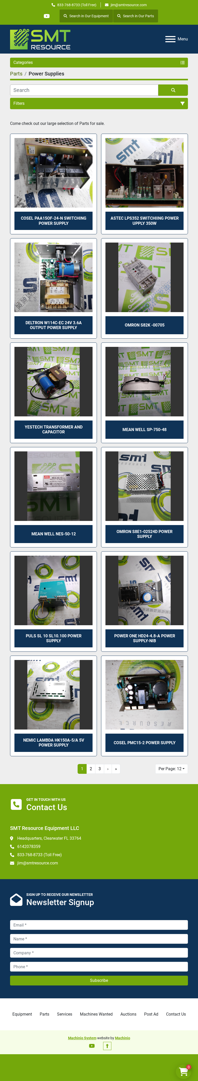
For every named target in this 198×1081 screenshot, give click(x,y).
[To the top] (107, 1046)
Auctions (128, 1014)
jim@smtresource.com (129, 5)
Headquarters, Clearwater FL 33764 (49, 838)
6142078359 (28, 846)
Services (64, 1014)
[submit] (173, 90)
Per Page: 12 (170, 768)
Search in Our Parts (138, 16)
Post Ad (151, 1014)
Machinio (122, 1038)
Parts (44, 1014)
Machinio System (82, 1038)
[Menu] (170, 39)
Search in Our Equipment (89, 16)
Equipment (22, 1014)
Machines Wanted (96, 1014)
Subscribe (99, 980)
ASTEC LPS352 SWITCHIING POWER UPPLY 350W (145, 221)
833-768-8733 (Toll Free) (76, 5)
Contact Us (176, 1014)
